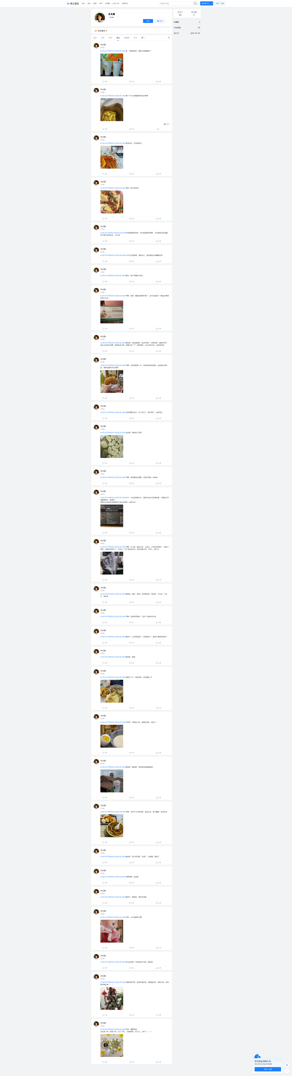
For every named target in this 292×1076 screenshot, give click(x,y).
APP (100, 3)
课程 (95, 3)
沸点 (89, 3)
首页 (83, 3)
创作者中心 (206, 3)
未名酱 (103, 44)
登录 (220, 3)
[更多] (287, 1071)
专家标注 (125, 3)
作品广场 (116, 3)
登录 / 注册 (268, 1069)
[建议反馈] (287, 1065)
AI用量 (107, 3)
